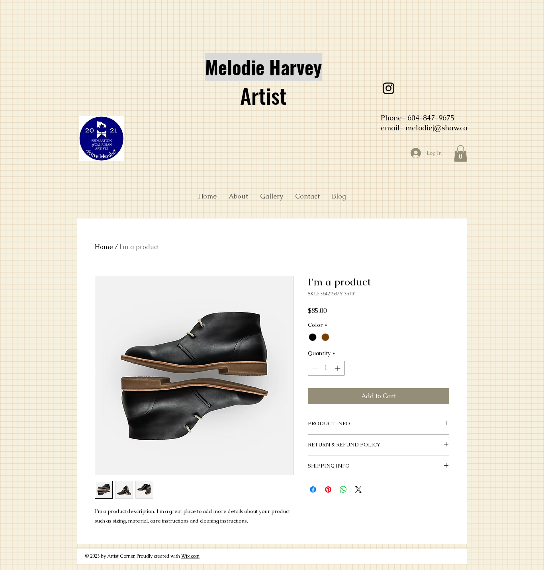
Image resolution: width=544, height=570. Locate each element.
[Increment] (338, 368)
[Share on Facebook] (313, 489)
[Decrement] (314, 368)
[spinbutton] (326, 368)
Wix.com (190, 556)
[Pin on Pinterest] (328, 489)
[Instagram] (388, 88)
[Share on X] (358, 489)
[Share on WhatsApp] (343, 489)
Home (104, 247)
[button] (461, 153)
